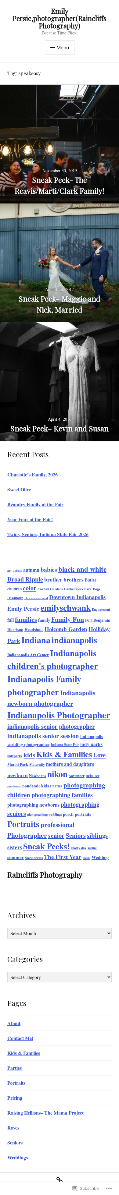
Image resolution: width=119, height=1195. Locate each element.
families (26, 619)
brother (53, 579)
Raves (13, 1127)
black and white (82, 569)
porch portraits (77, 814)
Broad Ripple (25, 579)
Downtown (15, 597)
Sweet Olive (19, 489)
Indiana (35, 639)
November (77, 775)
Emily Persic (23, 608)
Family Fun (67, 619)
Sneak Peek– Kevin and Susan (59, 428)
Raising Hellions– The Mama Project (45, 1112)
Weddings (17, 1157)
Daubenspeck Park (78, 589)
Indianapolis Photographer (58, 714)
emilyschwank (66, 607)
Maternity (37, 764)
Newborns (37, 775)
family (44, 620)
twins (86, 857)
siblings (97, 835)
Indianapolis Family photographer (44, 685)
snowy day (78, 847)
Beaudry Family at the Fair (35, 504)
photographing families (62, 794)
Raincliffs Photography (44, 874)
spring (92, 848)
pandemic (14, 786)
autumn (31, 569)
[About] (59, 1180)
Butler (90, 580)
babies (49, 569)
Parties (56, 786)
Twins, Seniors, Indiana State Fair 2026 (47, 534)
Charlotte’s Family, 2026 (32, 474)
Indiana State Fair (65, 744)
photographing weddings (44, 814)
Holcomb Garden (66, 629)
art (9, 570)
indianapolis (74, 639)
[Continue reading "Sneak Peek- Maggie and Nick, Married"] (59, 262)
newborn (17, 775)
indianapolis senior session (43, 735)
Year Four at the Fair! (30, 519)
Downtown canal (36, 598)
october (92, 776)
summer (15, 857)
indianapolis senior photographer (51, 726)
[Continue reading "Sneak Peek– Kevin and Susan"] (59, 381)
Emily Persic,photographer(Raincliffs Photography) (59, 18)
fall (10, 619)
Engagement (101, 609)
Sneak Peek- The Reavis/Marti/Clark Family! (59, 185)
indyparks (14, 755)
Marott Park (17, 764)
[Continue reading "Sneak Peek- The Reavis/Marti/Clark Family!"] (59, 144)
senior (56, 835)
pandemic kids (35, 786)
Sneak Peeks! (46, 846)
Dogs (96, 589)
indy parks (91, 744)
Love (99, 754)
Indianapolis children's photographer (52, 659)
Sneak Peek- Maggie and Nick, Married (59, 304)
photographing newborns (33, 804)
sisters (14, 847)
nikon (57, 774)
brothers (73, 579)
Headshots (33, 629)
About (13, 1023)
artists (17, 570)
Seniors (76, 835)
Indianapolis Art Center (28, 654)
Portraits (23, 824)
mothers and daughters (70, 763)
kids (29, 754)
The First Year (62, 856)
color (29, 588)
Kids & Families (64, 754)
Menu (62, 47)
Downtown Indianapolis (77, 597)
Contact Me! (20, 1037)
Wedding (100, 857)
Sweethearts (34, 857)
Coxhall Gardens (50, 589)
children (14, 589)
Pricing (14, 1097)
